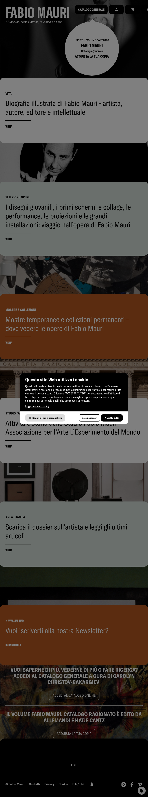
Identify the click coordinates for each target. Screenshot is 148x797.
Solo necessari (89, 418)
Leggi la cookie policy (37, 406)
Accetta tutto (112, 418)
